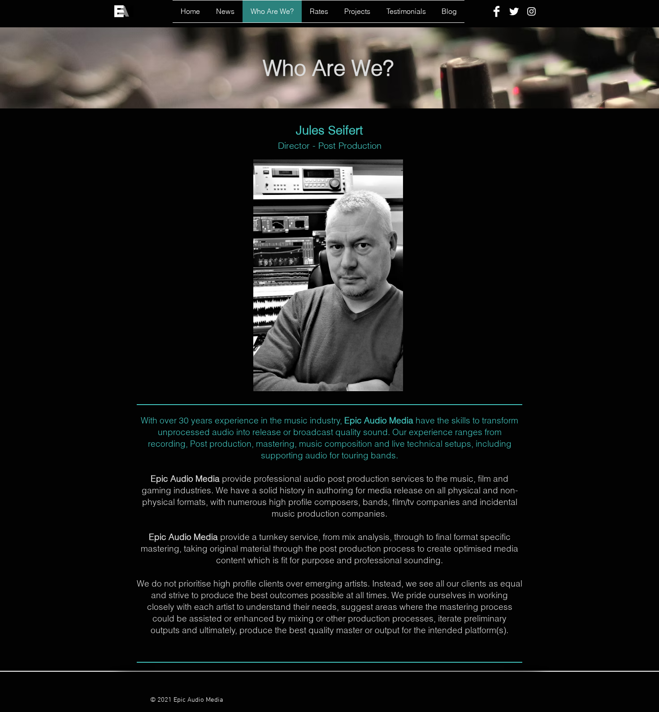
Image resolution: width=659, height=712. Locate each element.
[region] (328, 275)
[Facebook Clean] (496, 11)
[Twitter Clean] (514, 11)
